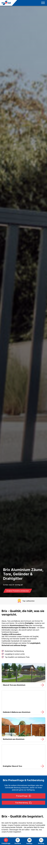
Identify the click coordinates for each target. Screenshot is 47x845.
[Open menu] (42, 2)
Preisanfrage (22, 796)
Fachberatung (21, 802)
